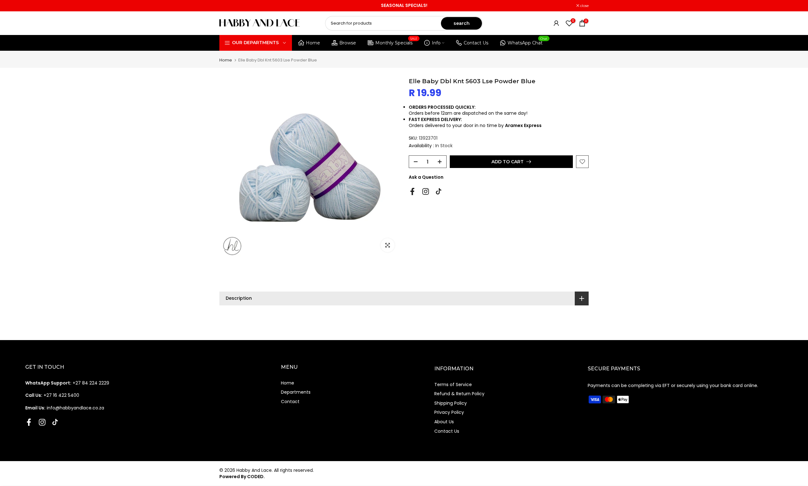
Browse (347, 43)
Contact (290, 401)
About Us (444, 422)
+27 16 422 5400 (52, 395)
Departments (296, 392)
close (227, 6)
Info (436, 43)
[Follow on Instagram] (425, 191)
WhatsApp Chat (528, 42)
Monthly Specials (396, 42)
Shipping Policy (450, 403)
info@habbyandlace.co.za (64, 408)
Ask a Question (426, 177)
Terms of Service (453, 384)
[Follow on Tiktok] (438, 191)
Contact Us (476, 43)
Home (313, 43)
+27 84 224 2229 (67, 383)
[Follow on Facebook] (412, 191)
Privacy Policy (449, 412)
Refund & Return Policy (459, 394)
